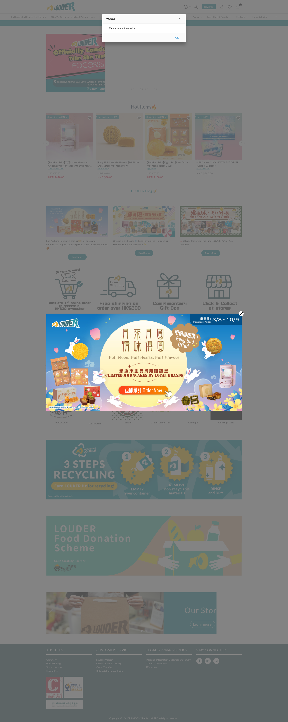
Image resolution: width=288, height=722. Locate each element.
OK (177, 37)
